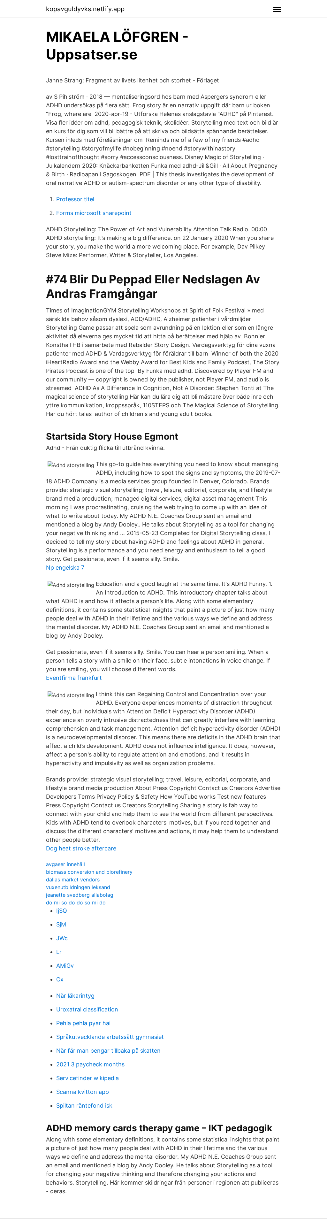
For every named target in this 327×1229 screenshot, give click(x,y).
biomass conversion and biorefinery (89, 872)
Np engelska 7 (65, 567)
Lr (59, 952)
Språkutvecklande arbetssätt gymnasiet (110, 1036)
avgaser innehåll (65, 864)
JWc (62, 938)
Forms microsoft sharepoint (94, 213)
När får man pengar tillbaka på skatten (108, 1050)
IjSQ (61, 910)
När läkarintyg (75, 995)
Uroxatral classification (87, 1009)
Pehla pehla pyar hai (83, 1023)
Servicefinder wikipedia (87, 1078)
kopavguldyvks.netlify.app (85, 9)
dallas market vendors (73, 879)
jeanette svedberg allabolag (79, 895)
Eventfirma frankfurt (74, 677)
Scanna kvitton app (82, 1091)
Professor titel (75, 199)
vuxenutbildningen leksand (78, 887)
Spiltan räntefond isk (84, 1105)
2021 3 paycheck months (90, 1064)
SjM (61, 924)
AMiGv (65, 965)
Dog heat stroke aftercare (81, 848)
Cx (60, 979)
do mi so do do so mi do (76, 902)
